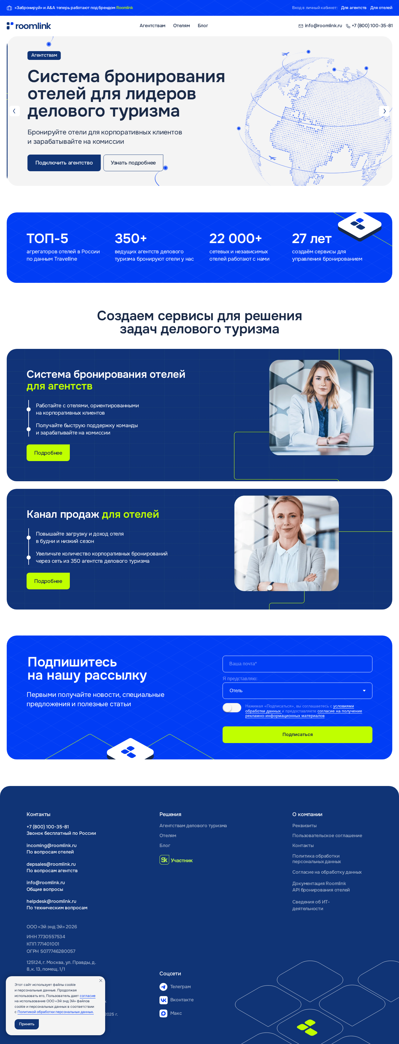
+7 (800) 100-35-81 (48, 827)
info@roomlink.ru (46, 883)
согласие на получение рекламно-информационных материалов (303, 713)
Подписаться (297, 734)
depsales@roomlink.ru (51, 864)
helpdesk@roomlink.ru (51, 901)
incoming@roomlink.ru (52, 846)
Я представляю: (240, 678)
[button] (63, 163)
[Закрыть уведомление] (101, 981)
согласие (88, 995)
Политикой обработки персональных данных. (56, 1012)
